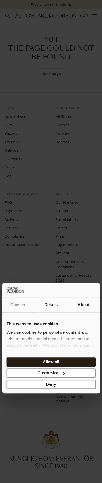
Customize (48, 373)
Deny (51, 384)
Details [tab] (51, 304)
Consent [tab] (18, 304)
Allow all (51, 361)
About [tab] (83, 304)
